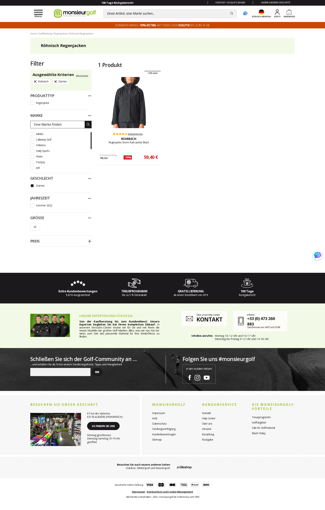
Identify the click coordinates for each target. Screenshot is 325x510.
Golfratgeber (259, 422)
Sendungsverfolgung (163, 429)
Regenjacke (42, 103)
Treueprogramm (261, 417)
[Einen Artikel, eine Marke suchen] (231, 13)
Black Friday (258, 433)
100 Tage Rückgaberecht (117, 3)
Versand (206, 429)
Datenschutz (159, 423)
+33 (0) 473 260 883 (261, 321)
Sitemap (157, 439)
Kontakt (206, 413)
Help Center (208, 418)
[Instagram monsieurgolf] (197, 377)
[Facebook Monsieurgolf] (189, 377)
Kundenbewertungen (164, 434)
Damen (40, 185)
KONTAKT (209, 319)
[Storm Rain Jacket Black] (128, 102)
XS (35, 227)
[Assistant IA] (245, 13)
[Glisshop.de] (184, 467)
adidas (39, 134)
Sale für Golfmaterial (263, 427)
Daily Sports (42, 151)
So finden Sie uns (103, 426)
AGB (154, 418)
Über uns (207, 423)
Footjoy (40, 162)
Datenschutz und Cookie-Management (170, 491)
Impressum (158, 413)
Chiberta (40, 145)
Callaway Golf (43, 139)
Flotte (39, 156)
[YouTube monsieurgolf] (207, 377)
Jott (38, 167)
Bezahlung (208, 434)
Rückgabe (207, 439)
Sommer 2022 (44, 205)
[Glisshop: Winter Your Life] (75, 13)
